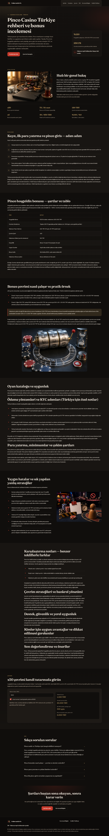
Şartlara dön (47, 808)
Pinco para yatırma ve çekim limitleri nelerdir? (40, 769)
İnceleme (70, 3)
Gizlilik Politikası (95, 3)
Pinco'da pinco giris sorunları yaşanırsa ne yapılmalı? (43, 776)
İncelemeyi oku (13, 54)
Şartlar (64, 3)
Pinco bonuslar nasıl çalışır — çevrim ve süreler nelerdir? (44, 763)
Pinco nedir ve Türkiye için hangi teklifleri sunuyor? (42, 746)
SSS (80, 3)
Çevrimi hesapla (27, 54)
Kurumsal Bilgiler (86, 3)
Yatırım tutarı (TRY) (14, 691)
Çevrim (75, 3)
